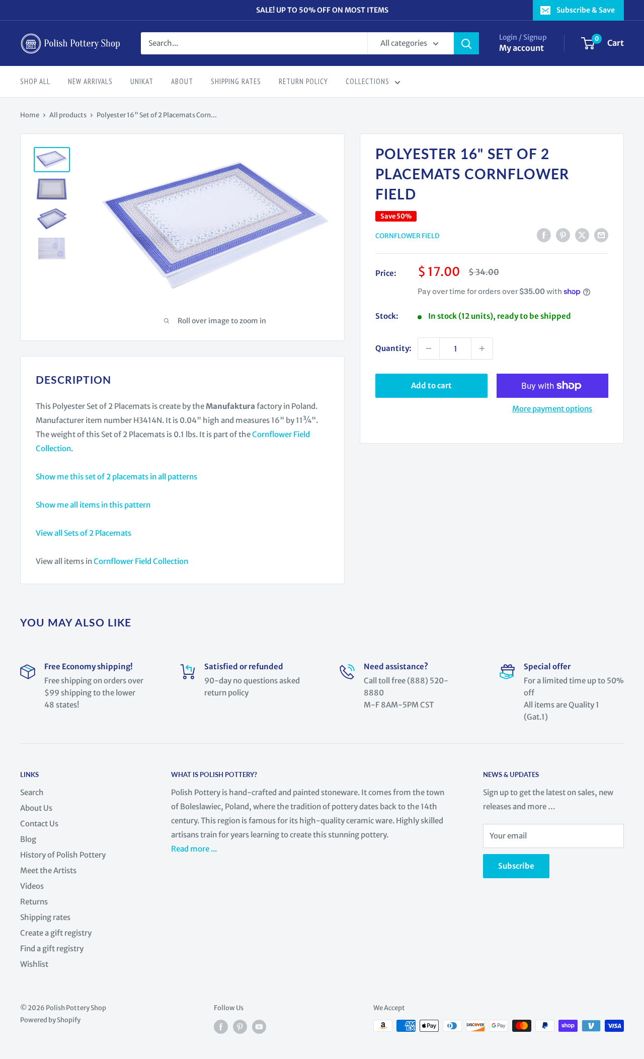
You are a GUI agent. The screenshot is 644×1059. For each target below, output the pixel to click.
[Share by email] (601, 235)
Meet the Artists (48, 870)
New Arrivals (90, 81)
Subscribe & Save (585, 10)
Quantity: (393, 348)
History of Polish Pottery (63, 855)
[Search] (466, 43)
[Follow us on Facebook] (221, 1027)
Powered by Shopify (50, 1020)
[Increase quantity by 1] (482, 348)
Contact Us (39, 823)
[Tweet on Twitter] (582, 235)
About (182, 81)
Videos (32, 886)
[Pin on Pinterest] (563, 235)
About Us (36, 808)
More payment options (552, 408)
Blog (28, 839)
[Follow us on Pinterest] (240, 1027)
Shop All (35, 81)
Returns (34, 901)
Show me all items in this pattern (93, 505)
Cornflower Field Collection (141, 561)
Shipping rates (45, 917)
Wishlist (34, 964)
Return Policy (303, 81)
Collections (367, 81)
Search (32, 792)
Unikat (141, 81)
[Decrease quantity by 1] (428, 348)
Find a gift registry (52, 948)
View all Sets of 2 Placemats (83, 533)
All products (68, 115)
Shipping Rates (236, 81)
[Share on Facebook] (544, 235)
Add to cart (431, 385)
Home (29, 115)
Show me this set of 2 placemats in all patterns (116, 476)
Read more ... (194, 849)
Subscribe (516, 866)
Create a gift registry (56, 933)
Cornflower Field (407, 236)
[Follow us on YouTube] (259, 1027)
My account (521, 48)
